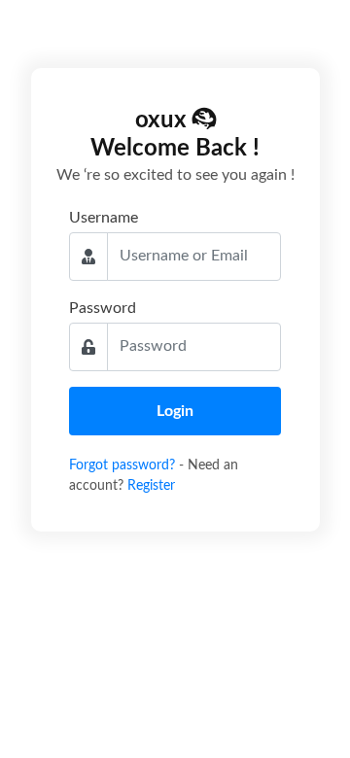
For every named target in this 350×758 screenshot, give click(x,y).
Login (175, 411)
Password (102, 308)
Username (103, 217)
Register (151, 486)
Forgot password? (124, 465)
